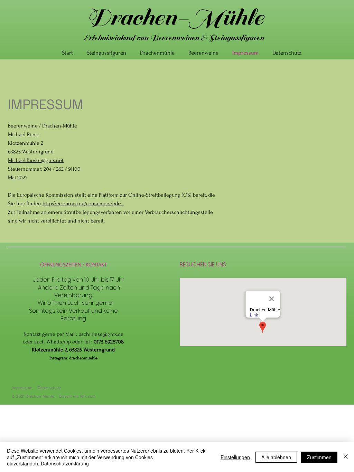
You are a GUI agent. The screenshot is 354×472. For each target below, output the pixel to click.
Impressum (22, 387)
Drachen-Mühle (174, 17)
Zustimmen (319, 457)
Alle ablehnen (276, 457)
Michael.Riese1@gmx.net (36, 160)
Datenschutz (49, 387)
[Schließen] (346, 456)
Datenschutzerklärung (65, 463)
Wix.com (88, 396)
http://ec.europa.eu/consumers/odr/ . (83, 203)
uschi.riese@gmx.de (100, 334)
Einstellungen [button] (235, 457)
